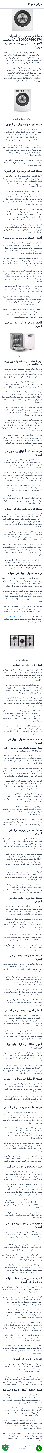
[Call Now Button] (39, 1448)
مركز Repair (35, 4)
